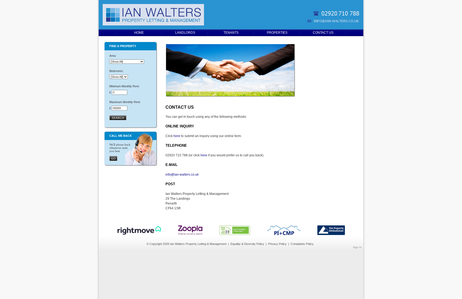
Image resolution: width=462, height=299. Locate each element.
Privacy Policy (277, 243)
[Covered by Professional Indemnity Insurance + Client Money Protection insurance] (284, 234)
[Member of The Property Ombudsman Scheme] (331, 234)
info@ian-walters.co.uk (182, 174)
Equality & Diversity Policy (247, 243)
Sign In (357, 247)
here (177, 136)
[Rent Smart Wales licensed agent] (234, 234)
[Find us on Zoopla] (190, 234)
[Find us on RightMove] (139, 234)
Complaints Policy (302, 243)
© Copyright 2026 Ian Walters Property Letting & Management (186, 243)
